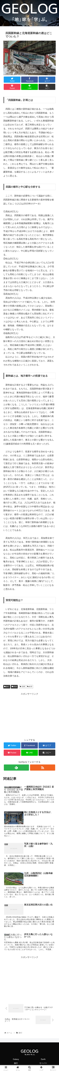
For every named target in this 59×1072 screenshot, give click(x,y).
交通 (23, 687)
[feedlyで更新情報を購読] (16, 767)
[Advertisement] (29, 715)
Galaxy (16, 1059)
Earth (43, 1059)
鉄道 (15, 687)
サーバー (43, 1063)
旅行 (7, 687)
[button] (53, 555)
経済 (30, 687)
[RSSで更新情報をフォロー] (42, 767)
